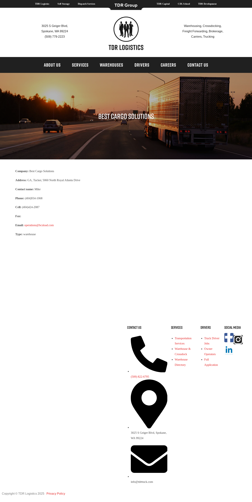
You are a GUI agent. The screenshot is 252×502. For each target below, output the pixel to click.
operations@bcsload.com (39, 225)
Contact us (197, 64)
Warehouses (111, 64)
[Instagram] (238, 339)
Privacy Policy (55, 493)
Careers (168, 64)
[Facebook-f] (229, 337)
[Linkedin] (229, 349)
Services (80, 64)
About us (52, 64)
